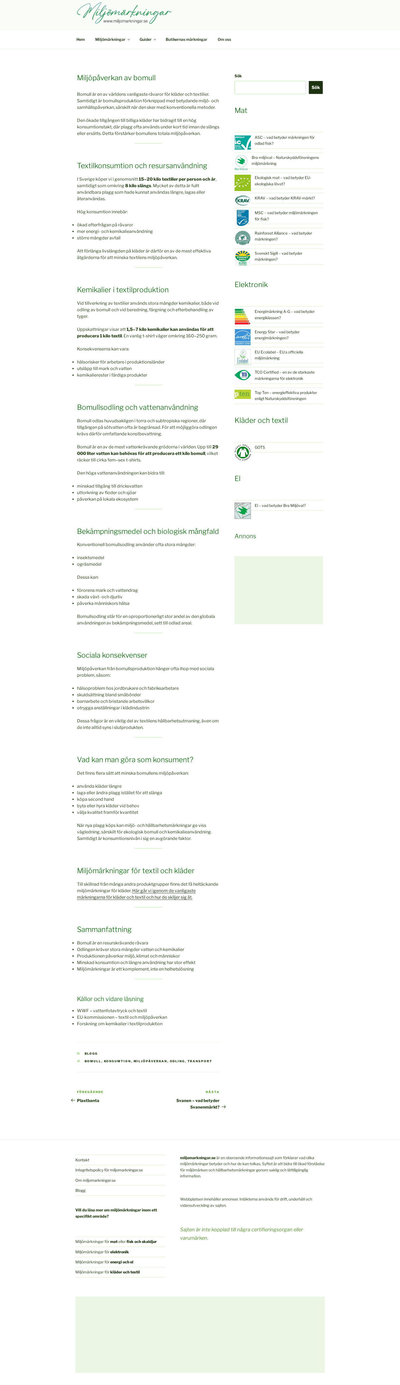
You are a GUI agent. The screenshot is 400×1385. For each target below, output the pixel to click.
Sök (238, 75)
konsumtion (117, 1061)
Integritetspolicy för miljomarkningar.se (109, 1170)
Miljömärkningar (110, 39)
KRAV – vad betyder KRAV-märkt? (285, 198)
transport (200, 1061)
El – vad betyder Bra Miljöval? (280, 505)
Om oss (224, 39)
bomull (93, 1061)
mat (114, 1241)
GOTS (260, 447)
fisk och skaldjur (142, 1241)
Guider (146, 39)
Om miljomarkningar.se (95, 1180)
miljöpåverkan (150, 1061)
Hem (80, 39)
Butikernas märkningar (186, 39)
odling (177, 1061)
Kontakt (82, 1160)
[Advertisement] (279, 590)
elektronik (119, 1251)
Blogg (91, 1053)
